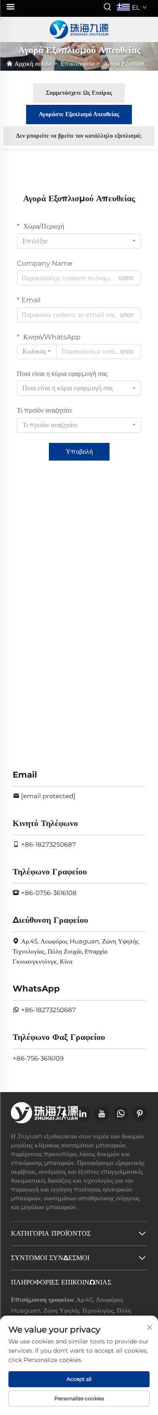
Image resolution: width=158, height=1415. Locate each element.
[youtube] (101, 1113)
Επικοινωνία (77, 63)
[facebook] (63, 1113)
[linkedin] (82, 1113)
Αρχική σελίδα (33, 63)
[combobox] (79, 241)
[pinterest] (139, 1113)
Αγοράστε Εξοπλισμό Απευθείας (79, 114)
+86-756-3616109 (38, 1058)
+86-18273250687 (48, 844)
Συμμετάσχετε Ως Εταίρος (79, 93)
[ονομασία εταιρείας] (79, 29)
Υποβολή (79, 452)
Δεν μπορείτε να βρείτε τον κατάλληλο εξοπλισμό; (79, 136)
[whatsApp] (120, 1113)
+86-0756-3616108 (49, 893)
